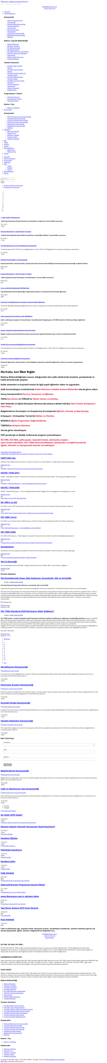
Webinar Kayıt (11, 152)
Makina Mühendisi (13, 44)
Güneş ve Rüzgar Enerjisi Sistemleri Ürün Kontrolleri (18, 330)
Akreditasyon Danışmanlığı (15, 33)
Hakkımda (7, 162)
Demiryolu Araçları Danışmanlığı (13, 31)
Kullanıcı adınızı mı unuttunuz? (13, 185)
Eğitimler (10, 37)
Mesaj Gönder (49, 938)
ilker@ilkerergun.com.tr (49, 7)
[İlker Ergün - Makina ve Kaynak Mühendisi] (14, 2)
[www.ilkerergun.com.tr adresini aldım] (13, 892)
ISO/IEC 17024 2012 (10, 472)
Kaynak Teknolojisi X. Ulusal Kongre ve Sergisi (16, 232)
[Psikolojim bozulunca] (8, 846)
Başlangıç (7, 639)
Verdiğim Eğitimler (13, 59)
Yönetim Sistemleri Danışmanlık (13, 85)
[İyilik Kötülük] (5, 869)
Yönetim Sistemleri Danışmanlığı (13, 27)
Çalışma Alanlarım (9, 159)
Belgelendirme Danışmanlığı (16, 35)
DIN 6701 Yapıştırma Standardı (17, 53)
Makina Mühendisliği (16, 582)
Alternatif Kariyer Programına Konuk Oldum (23, 884)
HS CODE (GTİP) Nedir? (12, 815)
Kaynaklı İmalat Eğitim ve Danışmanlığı (14, 260)
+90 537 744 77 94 (49, 8)
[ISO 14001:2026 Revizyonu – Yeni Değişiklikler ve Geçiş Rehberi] (21, 528)
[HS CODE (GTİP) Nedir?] (8, 811)
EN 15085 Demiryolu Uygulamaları (18, 52)
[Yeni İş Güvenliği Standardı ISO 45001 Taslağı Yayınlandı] (19, 557)
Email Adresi (49, 742)
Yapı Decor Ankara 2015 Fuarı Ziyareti (19, 908)
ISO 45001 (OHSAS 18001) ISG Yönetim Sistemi (16, 74)
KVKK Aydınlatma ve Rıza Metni (55, 1059)
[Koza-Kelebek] (5, 916)
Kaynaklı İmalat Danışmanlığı (16, 24)
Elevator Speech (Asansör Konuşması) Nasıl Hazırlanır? (28, 826)
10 (5, 659)
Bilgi (5, 164)
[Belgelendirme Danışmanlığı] (10, 775)
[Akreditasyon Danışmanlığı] (10, 671)
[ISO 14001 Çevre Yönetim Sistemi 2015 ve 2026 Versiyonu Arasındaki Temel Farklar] (27, 513)
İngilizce (9, 168)
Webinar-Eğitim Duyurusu (15, 57)
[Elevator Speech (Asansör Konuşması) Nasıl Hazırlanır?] (18, 823)
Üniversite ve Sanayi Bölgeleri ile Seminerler (15, 359)
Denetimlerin (7, 546)
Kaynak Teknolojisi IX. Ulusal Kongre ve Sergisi (16, 274)
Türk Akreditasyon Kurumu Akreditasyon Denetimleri (19, 246)
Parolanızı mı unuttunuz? (12, 187)
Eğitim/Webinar (9, 171)
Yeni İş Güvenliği (9, 561)
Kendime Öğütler (9, 838)
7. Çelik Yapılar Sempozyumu (10, 217)
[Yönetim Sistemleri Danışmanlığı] (11, 725)
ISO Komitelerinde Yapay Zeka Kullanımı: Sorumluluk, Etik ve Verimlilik (36, 578)
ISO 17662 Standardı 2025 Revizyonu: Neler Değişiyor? (27, 611)
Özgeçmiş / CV (11, 133)
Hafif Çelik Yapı (8, 458)
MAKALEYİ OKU (5, 465)
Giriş (2, 182)
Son (5, 663)
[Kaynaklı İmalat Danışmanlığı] (10, 707)
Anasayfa (7, 157)
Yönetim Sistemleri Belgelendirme (13, 89)
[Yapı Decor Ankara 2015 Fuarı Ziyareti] (13, 904)
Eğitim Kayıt (11, 150)
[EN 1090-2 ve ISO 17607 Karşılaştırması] (13, 498)
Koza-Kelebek (7, 919)
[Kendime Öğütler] (7, 834)
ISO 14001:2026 (8, 532)
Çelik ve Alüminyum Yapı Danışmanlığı (15, 21)
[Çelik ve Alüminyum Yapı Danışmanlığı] (13, 793)
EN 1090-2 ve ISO (9, 502)
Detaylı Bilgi (12, 452)
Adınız (5, 749)
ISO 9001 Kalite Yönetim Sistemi (14, 1006)
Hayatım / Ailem (12, 137)
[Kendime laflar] (6, 857)
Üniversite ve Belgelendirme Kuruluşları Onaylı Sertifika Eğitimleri (23, 302)
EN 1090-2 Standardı (13, 48)
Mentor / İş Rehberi (13, 108)
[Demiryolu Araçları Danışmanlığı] (11, 689)
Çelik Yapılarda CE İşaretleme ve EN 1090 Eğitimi (16, 316)
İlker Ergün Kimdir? (13, 131)
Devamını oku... (5, 605)
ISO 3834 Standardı (13, 50)
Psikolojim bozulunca (11, 849)
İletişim (6, 173)
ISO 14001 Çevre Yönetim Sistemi (14, 1008)
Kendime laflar (8, 861)
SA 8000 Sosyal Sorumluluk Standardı (15, 1013)
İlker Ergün (4, 1061)
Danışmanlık (11, 55)
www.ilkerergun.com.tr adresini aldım (20, 896)
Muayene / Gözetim (13, 46)
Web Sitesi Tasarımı (13, 97)
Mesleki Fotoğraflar (13, 139)
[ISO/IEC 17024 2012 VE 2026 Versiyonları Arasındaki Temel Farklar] (22, 469)
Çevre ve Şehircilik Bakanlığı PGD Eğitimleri (15, 288)
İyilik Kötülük (7, 873)
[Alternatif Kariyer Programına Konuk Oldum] (15, 881)
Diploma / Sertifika (13, 135)
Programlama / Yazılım (14, 99)
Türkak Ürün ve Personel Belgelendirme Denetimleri (18, 344)
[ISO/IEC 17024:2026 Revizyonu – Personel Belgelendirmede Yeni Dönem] (24, 483)
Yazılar (9, 166)
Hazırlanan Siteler (12, 101)
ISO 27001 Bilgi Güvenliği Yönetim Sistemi (15, 78)
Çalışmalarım (5, 452)
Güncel (9, 170)
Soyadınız (6, 757)
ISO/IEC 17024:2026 (10, 487)
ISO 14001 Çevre (9, 517)
